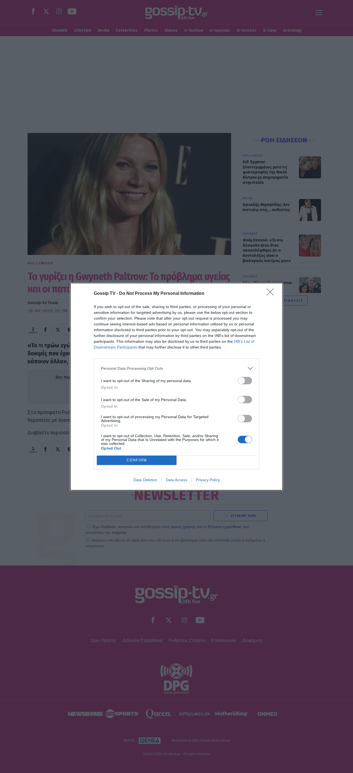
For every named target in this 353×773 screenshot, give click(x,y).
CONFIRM (137, 460)
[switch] (245, 380)
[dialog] (176, 386)
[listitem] (176, 368)
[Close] (272, 293)
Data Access (176, 480)
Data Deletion (145, 480)
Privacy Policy (208, 480)
